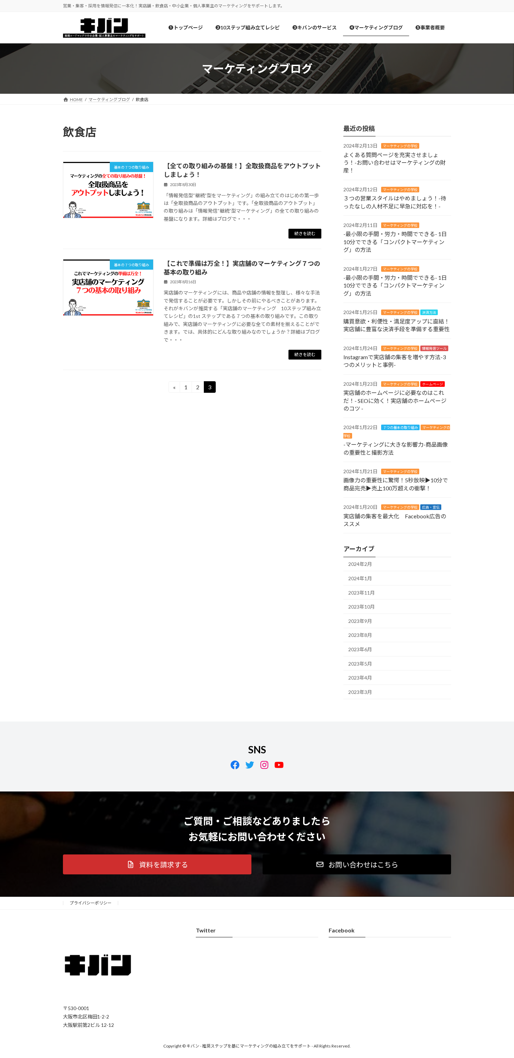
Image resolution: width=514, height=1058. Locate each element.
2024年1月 (360, 578)
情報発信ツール (434, 348)
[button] (157, 864)
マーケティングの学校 (400, 146)
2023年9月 (360, 621)
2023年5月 (360, 664)
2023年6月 (360, 649)
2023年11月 (361, 593)
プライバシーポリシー (91, 903)
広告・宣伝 (431, 507)
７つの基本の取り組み (400, 428)
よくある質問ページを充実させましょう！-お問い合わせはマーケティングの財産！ (394, 162)
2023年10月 (361, 607)
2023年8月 (360, 635)
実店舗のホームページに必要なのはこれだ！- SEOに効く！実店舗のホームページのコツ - (395, 401)
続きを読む (304, 233)
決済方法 (429, 313)
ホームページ (432, 384)
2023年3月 (360, 692)
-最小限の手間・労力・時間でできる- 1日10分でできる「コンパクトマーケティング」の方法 (395, 242)
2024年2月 (360, 564)
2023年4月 (360, 678)
